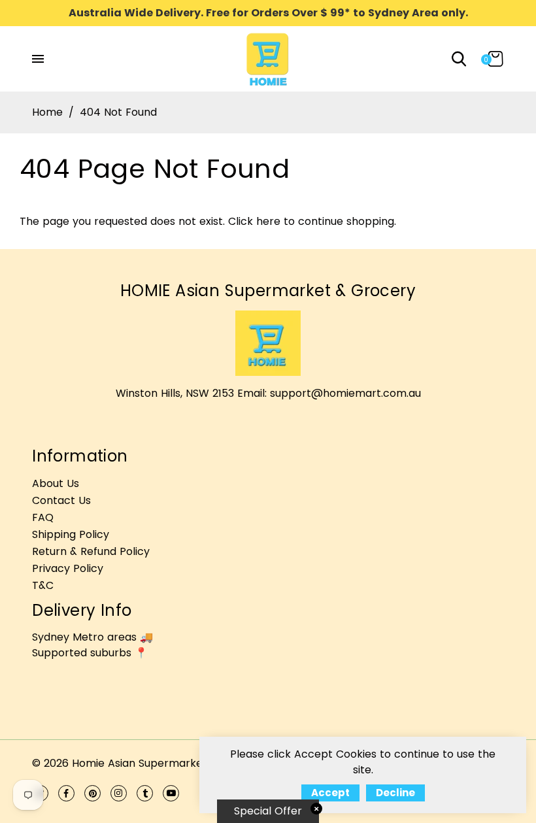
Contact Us (61, 500)
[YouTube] (171, 793)
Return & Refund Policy (91, 551)
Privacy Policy (67, 568)
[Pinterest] (92, 793)
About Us (55, 483)
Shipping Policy (70, 534)
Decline (395, 792)
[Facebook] (66, 793)
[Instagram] (118, 793)
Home (47, 112)
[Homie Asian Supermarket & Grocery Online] (268, 57)
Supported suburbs (81, 652)
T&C (43, 585)
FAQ (43, 517)
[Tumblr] (145, 793)
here (268, 221)
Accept (330, 792)
